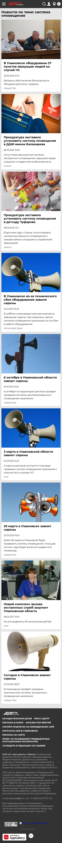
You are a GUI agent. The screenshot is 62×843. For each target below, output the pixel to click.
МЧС (6, 477)
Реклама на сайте (13, 735)
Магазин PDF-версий (38, 722)
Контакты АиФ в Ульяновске (20, 731)
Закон (7, 166)
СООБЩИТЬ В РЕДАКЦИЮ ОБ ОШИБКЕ (23, 745)
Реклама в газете (12, 722)
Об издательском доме (17, 718)
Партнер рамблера (27, 829)
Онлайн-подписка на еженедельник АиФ (28, 726)
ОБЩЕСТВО (10, 88)
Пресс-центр (41, 718)
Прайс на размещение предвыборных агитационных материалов (26, 740)
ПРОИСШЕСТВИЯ (13, 328)
